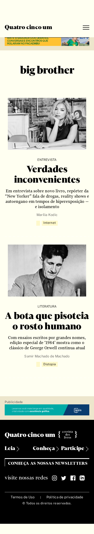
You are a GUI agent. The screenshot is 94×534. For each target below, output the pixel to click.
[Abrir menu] (86, 27)
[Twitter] (63, 478)
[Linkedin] (82, 478)
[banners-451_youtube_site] (47, 41)
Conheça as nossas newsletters (48, 464)
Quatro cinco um (28, 27)
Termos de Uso (22, 497)
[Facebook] (72, 478)
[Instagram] (54, 478)
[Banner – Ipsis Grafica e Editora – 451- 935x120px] (47, 410)
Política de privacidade (64, 497)
